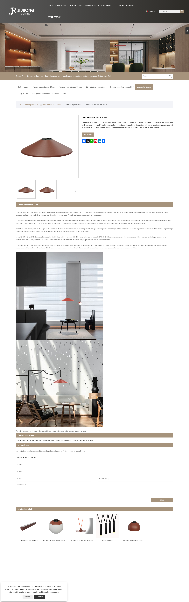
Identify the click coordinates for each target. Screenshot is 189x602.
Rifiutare (28, 597)
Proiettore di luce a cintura (29, 540)
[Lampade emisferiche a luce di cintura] (134, 525)
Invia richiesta (88, 134)
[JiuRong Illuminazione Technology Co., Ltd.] (21, 11)
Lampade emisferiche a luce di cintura (134, 540)
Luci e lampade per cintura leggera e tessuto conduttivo (66, 76)
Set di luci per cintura (73, 105)
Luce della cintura (36, 76)
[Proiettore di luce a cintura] (29, 525)
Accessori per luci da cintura (97, 105)
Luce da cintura (107, 540)
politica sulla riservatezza (49, 592)
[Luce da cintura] (107, 525)
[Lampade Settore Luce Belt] (26, 189)
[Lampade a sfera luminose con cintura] (55, 525)
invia (162, 500)
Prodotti (25, 76)
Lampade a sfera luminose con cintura (55, 540)
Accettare (40, 597)
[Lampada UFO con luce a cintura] (81, 525)
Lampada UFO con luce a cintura (81, 540)
